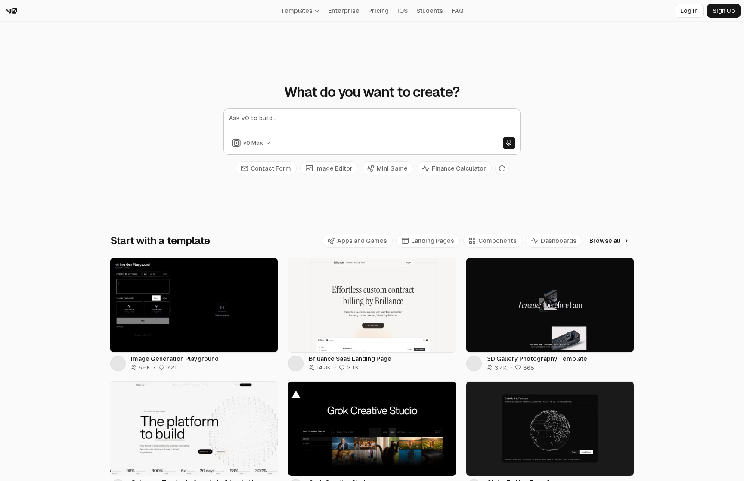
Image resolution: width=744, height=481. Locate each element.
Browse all (604, 240)
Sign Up (724, 10)
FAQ (458, 10)
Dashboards (559, 240)
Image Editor (334, 168)
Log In (689, 10)
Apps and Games (362, 240)
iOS (402, 10)
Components (497, 240)
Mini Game (392, 168)
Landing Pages (432, 240)
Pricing (378, 10)
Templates (297, 10)
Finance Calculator (459, 168)
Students (429, 10)
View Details (194, 304)
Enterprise (344, 10)
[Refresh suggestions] (502, 168)
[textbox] (372, 125)
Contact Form (271, 168)
